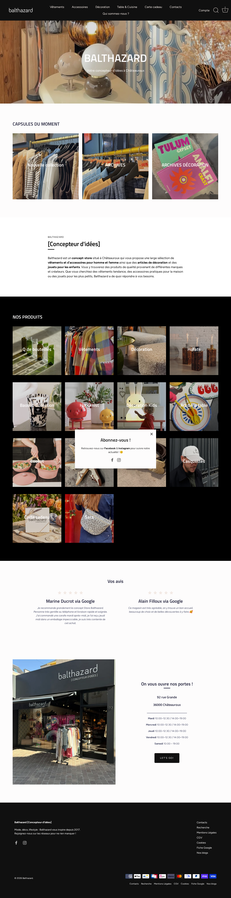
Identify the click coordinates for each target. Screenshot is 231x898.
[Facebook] (112, 459)
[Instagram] (119, 459)
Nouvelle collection (45, 164)
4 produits (185, 169)
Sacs (89, 516)
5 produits (37, 353)
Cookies (201, 842)
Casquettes (194, 460)
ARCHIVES (115, 164)
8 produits (142, 353)
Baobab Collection (37, 405)
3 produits (37, 409)
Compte (204, 10)
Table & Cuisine (127, 7)
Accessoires (80, 7)
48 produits (89, 353)
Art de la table (194, 405)
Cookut (37, 460)
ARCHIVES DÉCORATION (185, 164)
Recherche (203, 827)
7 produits (194, 353)
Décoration (102, 7)
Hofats (194, 349)
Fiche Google (204, 847)
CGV (199, 837)
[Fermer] (152, 434)
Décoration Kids (141, 405)
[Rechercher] (216, 10)
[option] (115, 62)
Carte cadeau (153, 7)
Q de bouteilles (37, 349)
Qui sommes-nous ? (116, 13)
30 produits (115, 169)
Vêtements (57, 7)
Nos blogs (202, 852)
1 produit (194, 465)
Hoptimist (89, 405)
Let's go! (167, 758)
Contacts (176, 7)
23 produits (45, 169)
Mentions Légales (207, 832)
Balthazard (28, 878)
